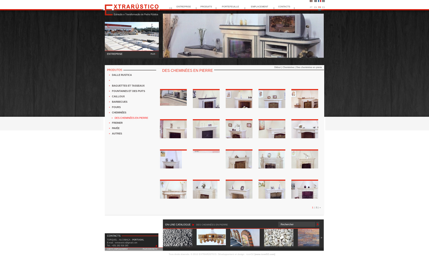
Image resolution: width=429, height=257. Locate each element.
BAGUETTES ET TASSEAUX (128, 85)
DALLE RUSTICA (122, 75)
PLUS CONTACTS (150, 249)
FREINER (117, 122)
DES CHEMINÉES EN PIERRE (131, 118)
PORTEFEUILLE (230, 6)
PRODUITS (206, 6)
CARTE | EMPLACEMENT (118, 249)
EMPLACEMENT (259, 6)
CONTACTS (284, 6)
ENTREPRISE (184, 6)
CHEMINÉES (119, 112)
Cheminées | (289, 67)
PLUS (154, 54)
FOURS (116, 107)
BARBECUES (119, 101)
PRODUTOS (114, 70)
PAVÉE (116, 128)
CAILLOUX (118, 96)
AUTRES (117, 133)
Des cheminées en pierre (309, 67)
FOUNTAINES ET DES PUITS (128, 91)
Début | (278, 67)
